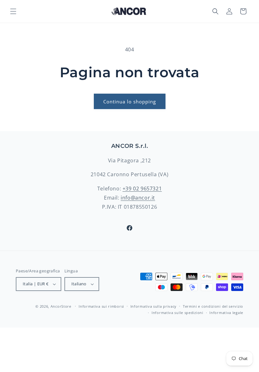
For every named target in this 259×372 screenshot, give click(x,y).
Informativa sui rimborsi (101, 306)
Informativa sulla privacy (153, 306)
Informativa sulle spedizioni (177, 312)
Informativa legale (226, 312)
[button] (13, 11)
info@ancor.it (138, 197)
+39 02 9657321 (142, 188)
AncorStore (61, 306)
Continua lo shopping (129, 101)
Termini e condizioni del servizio (213, 306)
